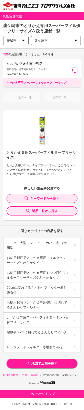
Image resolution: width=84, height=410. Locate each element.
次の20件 (59, 97)
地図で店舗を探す (44, 363)
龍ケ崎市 (41, 40)
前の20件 (25, 97)
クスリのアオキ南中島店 (24, 63)
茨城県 (34, 375)
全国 (24, 375)
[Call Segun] (73, 71)
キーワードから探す (45, 198)
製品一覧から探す (45, 211)
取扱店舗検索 (10, 375)
